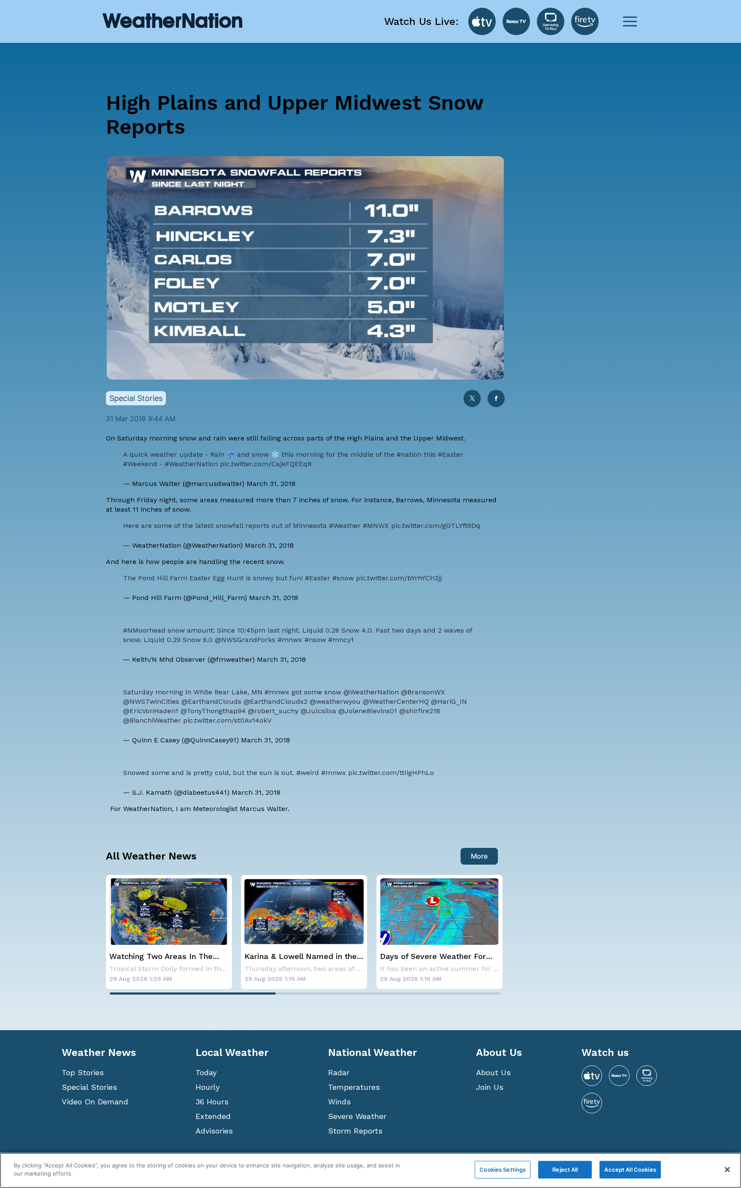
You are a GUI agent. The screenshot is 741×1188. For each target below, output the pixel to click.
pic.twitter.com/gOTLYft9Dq (435, 526)
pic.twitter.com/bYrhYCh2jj (399, 578)
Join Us (489, 1087)
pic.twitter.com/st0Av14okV (227, 720)
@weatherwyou (335, 701)
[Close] (727, 1169)
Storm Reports (355, 1130)
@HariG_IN (449, 701)
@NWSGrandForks (245, 640)
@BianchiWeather (152, 720)
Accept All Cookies (630, 1169)
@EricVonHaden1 (150, 711)
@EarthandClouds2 (275, 701)
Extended (213, 1116)
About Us (493, 1072)
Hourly (208, 1087)
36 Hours (212, 1101)
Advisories (214, 1130)
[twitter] (472, 399)
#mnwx (289, 640)
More (479, 856)
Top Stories (83, 1072)
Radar (338, 1072)
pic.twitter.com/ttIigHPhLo (391, 773)
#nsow (315, 640)
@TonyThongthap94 (213, 711)
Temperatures (354, 1087)
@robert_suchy (273, 711)
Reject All (565, 1169)
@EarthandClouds (211, 701)
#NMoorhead (144, 630)
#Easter (450, 454)
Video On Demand (95, 1101)
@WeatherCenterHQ (396, 701)
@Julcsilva (318, 711)
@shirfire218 (419, 711)
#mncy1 (341, 640)
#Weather (345, 526)
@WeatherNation (371, 692)
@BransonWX (423, 692)
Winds (339, 1101)
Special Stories (89, 1087)
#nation (409, 454)
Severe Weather (357, 1116)
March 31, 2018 (271, 483)
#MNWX (376, 526)
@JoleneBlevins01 (367, 711)
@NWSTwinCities (151, 701)
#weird (307, 773)
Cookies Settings (502, 1169)
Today (206, 1072)
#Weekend (140, 464)
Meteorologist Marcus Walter (240, 809)
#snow (343, 578)
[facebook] (496, 399)
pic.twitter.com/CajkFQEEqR (266, 464)
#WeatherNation (191, 464)
